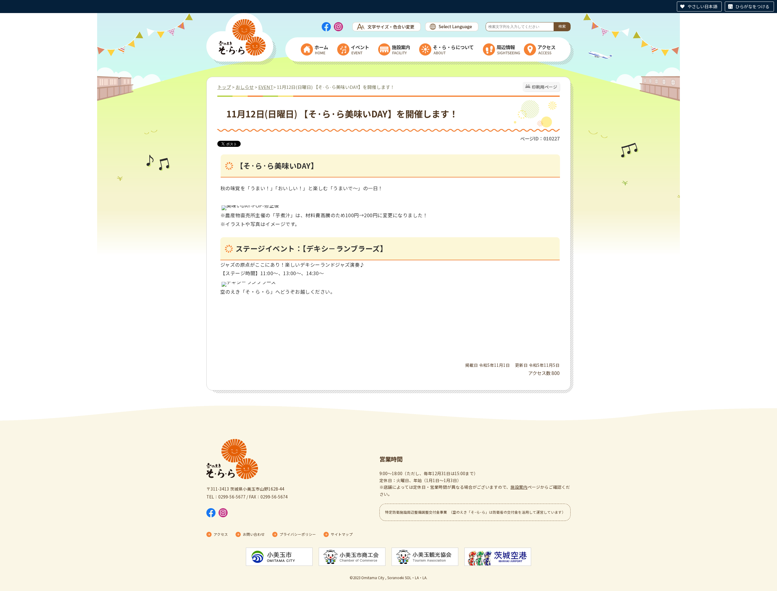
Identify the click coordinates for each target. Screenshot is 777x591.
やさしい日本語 (702, 6)
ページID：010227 (540, 138)
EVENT (265, 87)
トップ (224, 87)
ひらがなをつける (752, 6)
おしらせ (245, 87)
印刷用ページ (544, 87)
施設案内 (519, 487)
